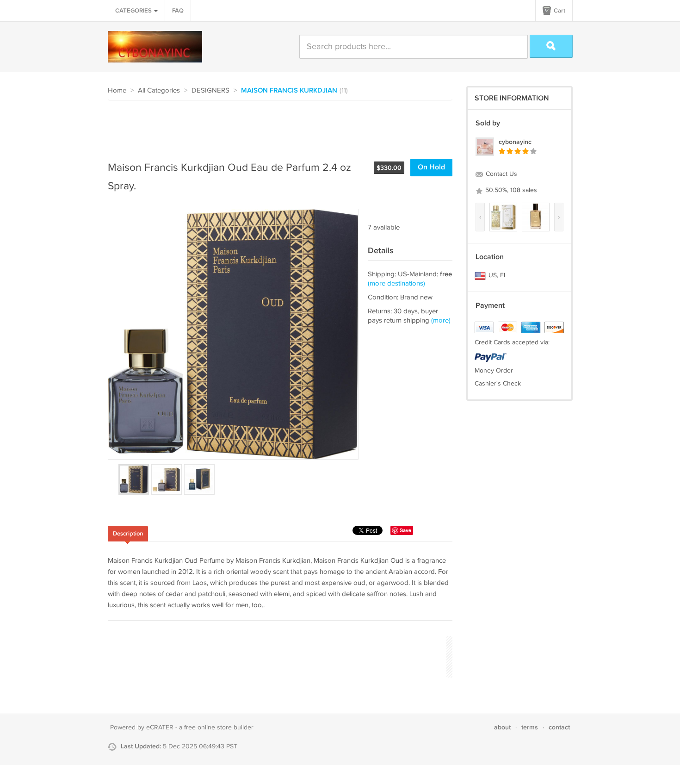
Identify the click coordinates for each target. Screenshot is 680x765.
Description (128, 533)
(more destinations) (396, 283)
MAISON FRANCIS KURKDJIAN (289, 91)
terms (529, 727)
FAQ (178, 10)
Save (405, 530)
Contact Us (500, 174)
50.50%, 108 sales (510, 190)
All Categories (159, 90)
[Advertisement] (276, 126)
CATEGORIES (134, 10)
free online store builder (218, 727)
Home (117, 90)
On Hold (431, 167)
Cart (558, 10)
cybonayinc (515, 142)
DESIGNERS (210, 90)
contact (559, 727)
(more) (441, 320)
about (502, 727)
